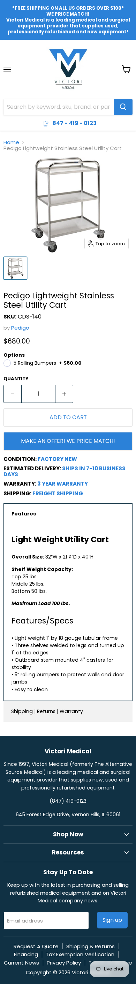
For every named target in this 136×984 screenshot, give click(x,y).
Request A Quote (36, 946)
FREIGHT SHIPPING (57, 493)
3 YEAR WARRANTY (62, 483)
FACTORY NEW (57, 459)
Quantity (16, 378)
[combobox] (58, 107)
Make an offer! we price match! (68, 441)
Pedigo (20, 327)
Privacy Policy (64, 962)
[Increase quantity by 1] (64, 394)
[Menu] (7, 51)
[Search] (123, 107)
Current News (21, 962)
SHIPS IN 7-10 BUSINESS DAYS (64, 471)
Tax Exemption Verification (80, 954)
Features (24, 513)
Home (11, 142)
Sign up (112, 920)
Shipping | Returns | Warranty (47, 711)
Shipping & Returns (90, 946)
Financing (26, 954)
